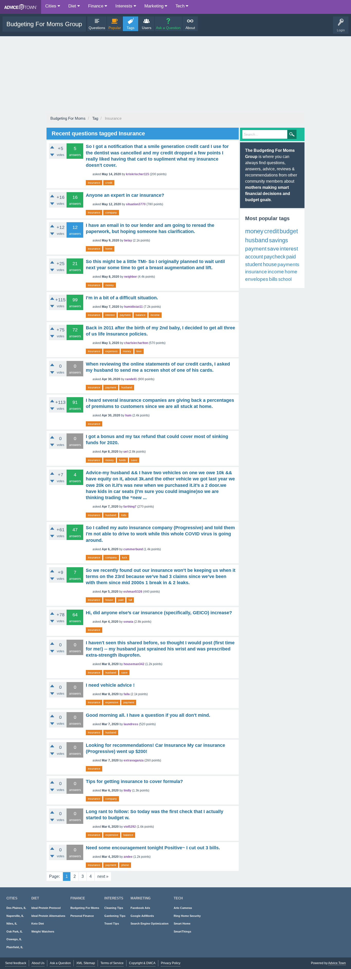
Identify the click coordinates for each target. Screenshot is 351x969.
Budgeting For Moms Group (44, 24)
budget (289, 231)
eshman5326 (132, 591)
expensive (111, 702)
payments (288, 264)
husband (126, 387)
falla (127, 694)
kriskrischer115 (137, 174)
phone (125, 864)
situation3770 (136, 204)
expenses (111, 351)
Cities (51, 6)
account (254, 256)
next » (102, 876)
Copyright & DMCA (142, 963)
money (109, 285)
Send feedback (15, 963)
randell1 (131, 379)
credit (108, 182)
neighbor (130, 276)
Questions (97, 28)
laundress (131, 724)
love (139, 351)
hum (128, 415)
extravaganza (134, 760)
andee (128, 857)
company (111, 212)
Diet (72, 6)
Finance (96, 6)
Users (146, 28)
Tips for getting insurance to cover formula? (134, 781)
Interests (124, 6)
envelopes (256, 279)
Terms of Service (112, 963)
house (109, 599)
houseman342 (134, 664)
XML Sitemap (85, 963)
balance (140, 314)
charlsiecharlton (136, 343)
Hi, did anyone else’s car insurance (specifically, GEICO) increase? (159, 612)
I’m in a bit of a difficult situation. (122, 297)
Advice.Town (337, 963)
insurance (94, 182)
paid (120, 599)
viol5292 (130, 826)
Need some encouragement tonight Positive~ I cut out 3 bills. (153, 847)
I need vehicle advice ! (110, 685)
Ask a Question (168, 28)
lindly (127, 790)
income (155, 314)
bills (273, 279)
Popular (114, 28)
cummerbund (133, 549)
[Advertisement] (175, 75)
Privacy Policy (170, 963)
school (285, 279)
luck (124, 557)
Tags (130, 28)
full (130, 599)
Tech (181, 6)
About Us (38, 963)
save (134, 460)
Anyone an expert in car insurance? (125, 195)
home (108, 248)
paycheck (274, 256)
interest (110, 314)
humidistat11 (133, 307)
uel (125, 451)
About (190, 28)
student (253, 264)
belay (128, 240)
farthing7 (129, 506)
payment (125, 314)
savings (278, 240)
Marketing (154, 6)
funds (122, 460)
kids (123, 515)
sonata (128, 621)
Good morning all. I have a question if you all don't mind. (148, 715)
